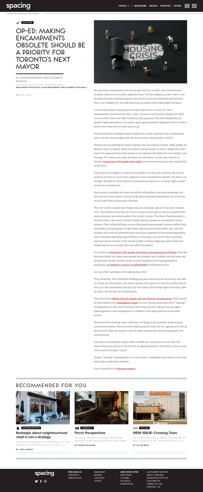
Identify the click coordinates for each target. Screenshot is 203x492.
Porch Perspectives (90, 432)
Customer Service (157, 472)
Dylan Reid (143, 445)
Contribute (153, 481)
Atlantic (126, 481)
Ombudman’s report (127, 302)
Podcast (165, 5)
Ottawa (125, 478)
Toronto (73, 475)
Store (177, 5)
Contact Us (153, 486)
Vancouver (74, 478)
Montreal (126, 475)
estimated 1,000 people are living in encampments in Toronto (143, 252)
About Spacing (155, 475)
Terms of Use (154, 483)
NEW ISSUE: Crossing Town (155, 432)
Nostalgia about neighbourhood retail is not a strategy (41, 435)
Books (153, 5)
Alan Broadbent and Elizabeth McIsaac (64, 87)
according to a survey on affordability (127, 264)
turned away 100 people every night (122, 161)
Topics (123, 5)
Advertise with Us (157, 478)
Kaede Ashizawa (86, 445)
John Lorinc (26, 449)
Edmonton (127, 483)
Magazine (140, 5)
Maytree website (126, 368)
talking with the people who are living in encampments (141, 298)
